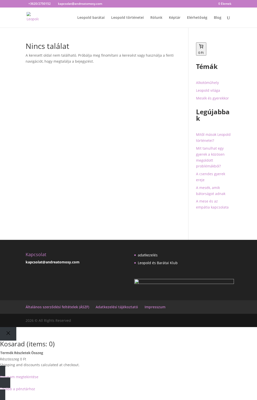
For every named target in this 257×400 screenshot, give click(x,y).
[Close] (8, 333)
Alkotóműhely (207, 82)
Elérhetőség (197, 18)
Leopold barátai (91, 18)
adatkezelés (148, 255)
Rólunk (156, 18)
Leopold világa (208, 90)
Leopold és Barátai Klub (158, 262)
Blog (217, 18)
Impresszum (155, 307)
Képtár (174, 18)
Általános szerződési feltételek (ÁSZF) (57, 307)
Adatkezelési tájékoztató (117, 307)
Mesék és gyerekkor (212, 98)
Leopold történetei (127, 18)
